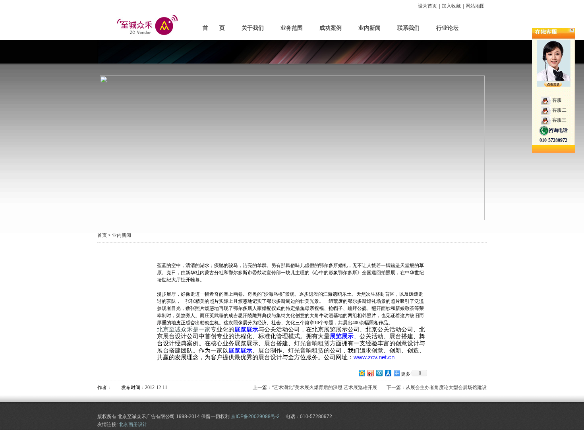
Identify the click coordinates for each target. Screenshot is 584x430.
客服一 (559, 100)
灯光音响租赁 (312, 343)
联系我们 (408, 28)
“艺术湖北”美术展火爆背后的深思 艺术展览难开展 (324, 387)
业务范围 (291, 28)
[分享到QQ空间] (361, 373)
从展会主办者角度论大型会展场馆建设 (446, 387)
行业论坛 (447, 28)
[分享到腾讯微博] (379, 373)
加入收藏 (451, 6)
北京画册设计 (133, 424)
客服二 (559, 110)
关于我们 (253, 28)
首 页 (214, 28)
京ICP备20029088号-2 (255, 416)
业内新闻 (369, 28)
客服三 (559, 120)
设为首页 (427, 6)
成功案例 (330, 28)
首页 (102, 235)
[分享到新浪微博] (370, 373)
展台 (169, 336)
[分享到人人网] (387, 373)
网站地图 (475, 6)
